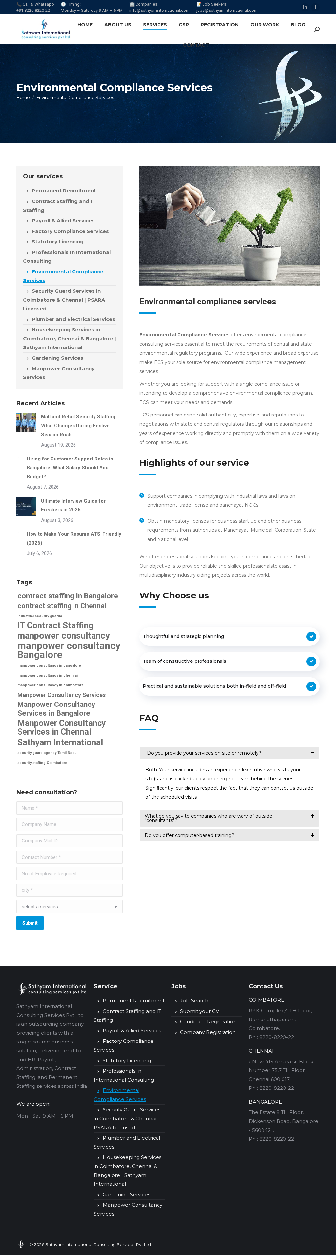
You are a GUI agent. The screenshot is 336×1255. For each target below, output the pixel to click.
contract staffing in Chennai (61, 606)
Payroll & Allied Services (63, 220)
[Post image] (26, 422)
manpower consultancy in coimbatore (50, 685)
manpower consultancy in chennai (47, 675)
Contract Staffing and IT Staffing (59, 205)
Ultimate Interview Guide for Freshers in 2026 (73, 505)
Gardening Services (57, 358)
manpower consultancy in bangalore (49, 665)
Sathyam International (60, 742)
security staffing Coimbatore (42, 763)
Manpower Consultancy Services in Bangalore (56, 708)
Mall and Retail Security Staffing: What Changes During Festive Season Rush (78, 425)
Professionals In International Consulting (67, 256)
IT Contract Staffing (55, 625)
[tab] (229, 753)
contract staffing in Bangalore (67, 596)
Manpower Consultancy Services (58, 372)
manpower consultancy (63, 635)
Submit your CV (199, 1011)
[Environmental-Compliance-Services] (229, 226)
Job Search (194, 1000)
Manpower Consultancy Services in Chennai (61, 727)
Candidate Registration (208, 1022)
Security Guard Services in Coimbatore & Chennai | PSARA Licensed (64, 300)
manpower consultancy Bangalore (68, 650)
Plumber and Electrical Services (73, 319)
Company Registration (208, 1032)
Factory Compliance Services (70, 231)
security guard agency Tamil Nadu (47, 753)
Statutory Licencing (58, 241)
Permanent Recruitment (64, 191)
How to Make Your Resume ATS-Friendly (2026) (74, 538)
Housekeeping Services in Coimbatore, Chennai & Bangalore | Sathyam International (69, 338)
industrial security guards (39, 616)
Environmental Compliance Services (63, 275)
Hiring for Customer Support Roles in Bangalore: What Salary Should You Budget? (70, 468)
